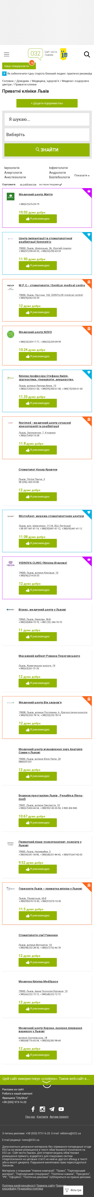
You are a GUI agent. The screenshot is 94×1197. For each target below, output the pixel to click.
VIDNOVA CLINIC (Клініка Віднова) (43, 562)
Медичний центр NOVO (35, 332)
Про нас (30, 1116)
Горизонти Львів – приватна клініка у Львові (50, 888)
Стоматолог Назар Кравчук (38, 469)
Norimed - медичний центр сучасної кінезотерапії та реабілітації (45, 424)
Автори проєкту (59, 1116)
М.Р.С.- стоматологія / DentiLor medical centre (52, 285)
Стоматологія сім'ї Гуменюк (38, 935)
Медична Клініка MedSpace (38, 981)
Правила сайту (46, 1185)
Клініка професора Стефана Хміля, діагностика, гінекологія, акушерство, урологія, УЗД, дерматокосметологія (46, 379)
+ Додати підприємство (47, 103)
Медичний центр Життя (36, 194)
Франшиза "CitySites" (15, 1098)
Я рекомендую (40, 218)
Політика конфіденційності (19, 1185)
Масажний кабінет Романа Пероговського (49, 655)
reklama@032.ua (70, 1133)
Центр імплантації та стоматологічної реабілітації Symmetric (45, 240)
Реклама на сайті (13, 1089)
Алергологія (13, 172)
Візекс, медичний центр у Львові (42, 609)
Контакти (42, 1116)
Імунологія (11, 168)
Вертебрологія (59, 177)
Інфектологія (58, 168)
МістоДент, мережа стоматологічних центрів (51, 516)
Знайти (49, 150)
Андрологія (57, 172)
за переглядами (49, 184)
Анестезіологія (15, 177)
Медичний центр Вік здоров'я (40, 702)
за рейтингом (28, 184)
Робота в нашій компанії (17, 1093)
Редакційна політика (30, 1188)
